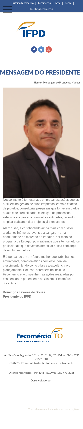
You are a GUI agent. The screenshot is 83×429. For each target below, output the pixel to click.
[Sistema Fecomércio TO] (39, 335)
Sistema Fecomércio (23, 3)
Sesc (57, 3)
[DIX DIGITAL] (41, 404)
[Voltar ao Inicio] (41, 29)
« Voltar (76, 82)
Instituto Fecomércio (41, 9)
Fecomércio (44, 3)
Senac (68, 3)
